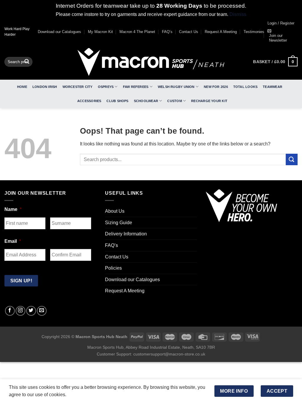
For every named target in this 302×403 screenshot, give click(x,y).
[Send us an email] (42, 311)
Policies (113, 268)
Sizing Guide (118, 222)
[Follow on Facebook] (10, 311)
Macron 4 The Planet (137, 32)
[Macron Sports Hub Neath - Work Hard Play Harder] (151, 62)
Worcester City (78, 87)
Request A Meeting (221, 32)
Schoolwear (146, 101)
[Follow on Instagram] (20, 311)
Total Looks (245, 87)
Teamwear (272, 87)
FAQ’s (167, 32)
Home (22, 87)
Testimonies (254, 32)
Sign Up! (21, 280)
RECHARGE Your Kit (209, 101)
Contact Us (188, 32)
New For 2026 (216, 87)
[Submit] (27, 62)
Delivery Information (126, 233)
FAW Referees (136, 87)
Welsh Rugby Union (176, 87)
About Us (114, 211)
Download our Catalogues (59, 32)
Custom (174, 101)
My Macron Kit (100, 32)
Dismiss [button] (237, 14)
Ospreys (106, 87)
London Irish (44, 87)
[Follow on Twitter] (31, 311)
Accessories (89, 101)
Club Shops (117, 101)
